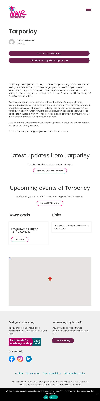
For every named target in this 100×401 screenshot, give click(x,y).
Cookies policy (50, 394)
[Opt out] (97, 394)
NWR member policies (74, 373)
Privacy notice (32, 373)
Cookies (19, 373)
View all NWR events (50, 203)
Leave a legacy (63, 340)
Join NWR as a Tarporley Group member (49, 60)
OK (46, 397)
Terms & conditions (52, 373)
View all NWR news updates (50, 170)
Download (20, 239)
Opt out (53, 397)
